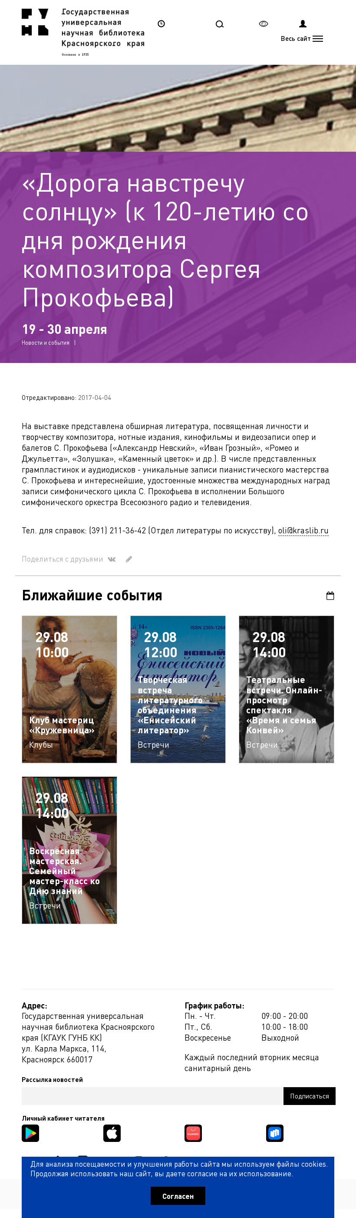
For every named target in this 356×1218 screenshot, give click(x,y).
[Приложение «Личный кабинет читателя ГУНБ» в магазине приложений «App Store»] (112, 1132)
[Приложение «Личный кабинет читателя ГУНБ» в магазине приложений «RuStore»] (274, 1132)
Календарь (327, 596)
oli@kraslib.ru (303, 530)
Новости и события (45, 342)
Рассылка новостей (52, 1079)
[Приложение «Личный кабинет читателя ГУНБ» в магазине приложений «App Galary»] (193, 1132)
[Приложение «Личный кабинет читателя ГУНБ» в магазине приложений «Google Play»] (30, 1132)
